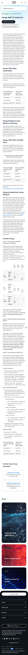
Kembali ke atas (13, 642)
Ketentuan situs (9, 646)
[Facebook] (4, 639)
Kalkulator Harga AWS (13, 472)
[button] (8, 8)
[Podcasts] (16, 639)
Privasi (3, 646)
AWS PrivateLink (5, 13)
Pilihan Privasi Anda (6, 648)
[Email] (18, 639)
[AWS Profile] (25, 2)
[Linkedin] (6, 639)
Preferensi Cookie (19, 648)
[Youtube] (13, 639)
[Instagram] (9, 639)
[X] (2, 639)
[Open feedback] (26, 327)
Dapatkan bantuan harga (13, 483)
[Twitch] (11, 639)
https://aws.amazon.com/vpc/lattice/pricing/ (13, 188)
